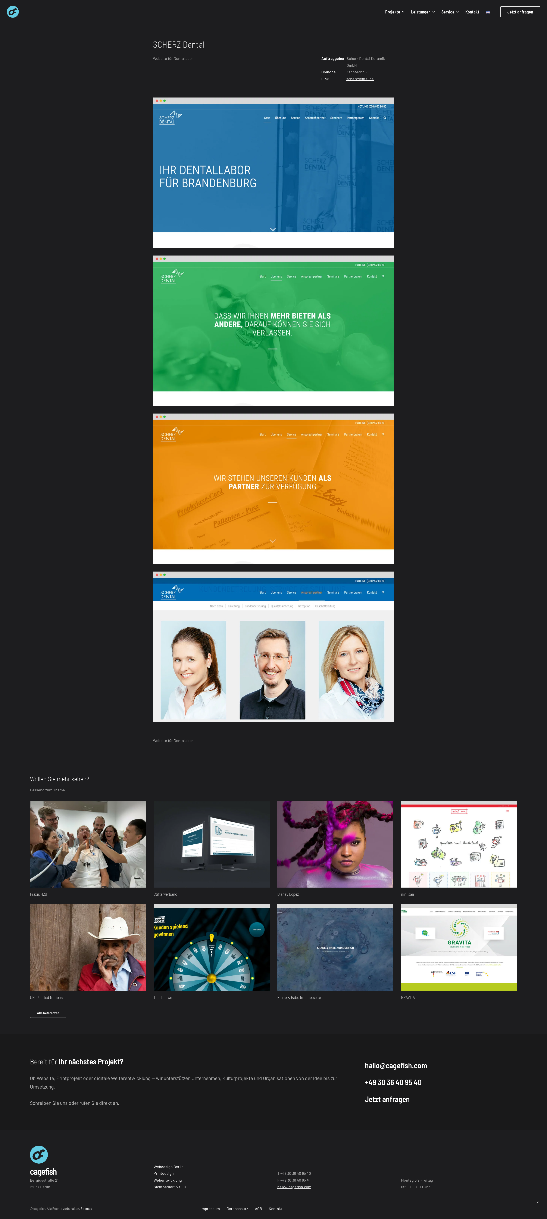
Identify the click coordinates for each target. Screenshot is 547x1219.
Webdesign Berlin (169, 1166)
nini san (407, 894)
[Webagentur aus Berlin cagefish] (13, 12)
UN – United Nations (46, 997)
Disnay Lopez (288, 894)
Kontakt (472, 11)
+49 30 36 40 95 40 (393, 1082)
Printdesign (164, 1173)
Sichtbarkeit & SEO (170, 1186)
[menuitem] (394, 12)
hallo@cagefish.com (396, 1065)
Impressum (210, 1208)
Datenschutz (237, 1208)
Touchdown (163, 997)
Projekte (392, 11)
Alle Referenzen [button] (48, 1013)
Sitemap (86, 1208)
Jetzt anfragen (387, 1099)
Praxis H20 (38, 894)
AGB (258, 1208)
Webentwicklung (168, 1180)
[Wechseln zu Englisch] (486, 12)
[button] (88, 844)
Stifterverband (165, 894)
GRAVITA (408, 997)
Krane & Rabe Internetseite (299, 997)
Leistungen (421, 11)
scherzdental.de (360, 78)
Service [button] (447, 11)
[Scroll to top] (538, 1201)
